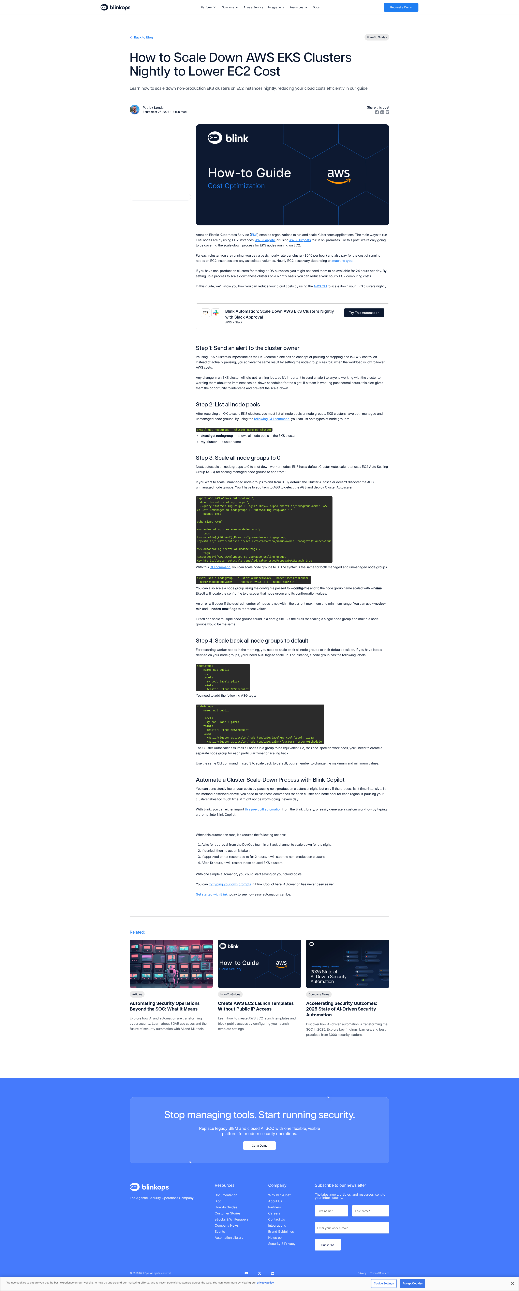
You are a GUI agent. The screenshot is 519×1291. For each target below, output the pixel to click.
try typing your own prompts (230, 884)
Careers (274, 1213)
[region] (259, 1284)
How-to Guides (226, 1207)
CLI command (220, 567)
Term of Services (379, 1273)
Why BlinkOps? (279, 1195)
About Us (275, 1201)
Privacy (362, 1273)
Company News (319, 994)
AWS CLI (320, 286)
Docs (316, 7)
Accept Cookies (413, 1283)
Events (220, 1231)
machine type (342, 261)
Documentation (226, 1195)
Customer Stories (227, 1213)
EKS (254, 235)
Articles (137, 994)
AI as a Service (253, 7)
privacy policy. (265, 1282)
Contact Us (276, 1219)
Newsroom (276, 1238)
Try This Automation (364, 313)
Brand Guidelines (281, 1231)
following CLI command (272, 419)
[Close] (512, 1283)
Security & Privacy (282, 1244)
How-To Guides (230, 994)
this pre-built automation (263, 809)
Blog (218, 1201)
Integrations (276, 7)
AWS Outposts (300, 240)
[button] (208, 7)
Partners (274, 1207)
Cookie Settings (384, 1283)
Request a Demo (401, 7)
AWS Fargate (265, 240)
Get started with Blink (212, 894)
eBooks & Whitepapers (232, 1219)
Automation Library (229, 1238)
